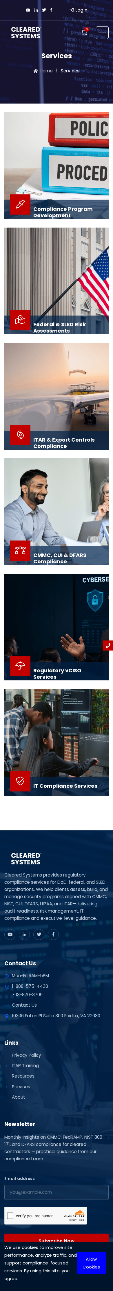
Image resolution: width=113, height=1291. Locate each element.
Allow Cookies (91, 1263)
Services (21, 1087)
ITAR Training (25, 1066)
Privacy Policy (26, 1055)
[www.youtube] (9, 934)
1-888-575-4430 (30, 986)
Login (81, 10)
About (18, 1097)
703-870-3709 (27, 995)
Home (46, 71)
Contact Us (24, 1005)
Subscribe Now (56, 1241)
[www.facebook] (53, 934)
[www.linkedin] (24, 934)
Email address (19, 1178)
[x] (38, 934)
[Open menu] (102, 32)
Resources (23, 1076)
